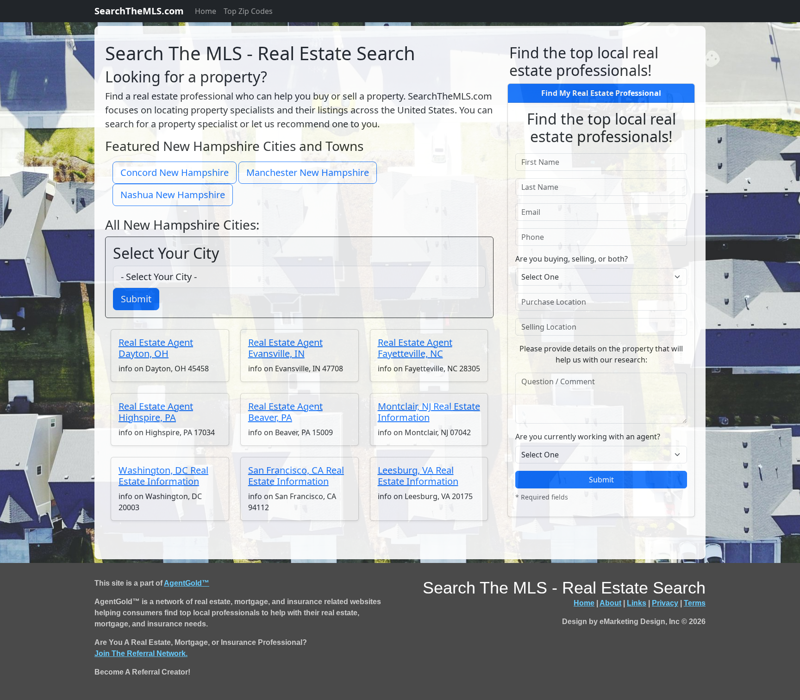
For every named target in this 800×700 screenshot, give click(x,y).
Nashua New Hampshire (172, 194)
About (610, 603)
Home (205, 11)
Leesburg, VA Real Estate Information (418, 476)
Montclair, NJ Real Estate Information (429, 412)
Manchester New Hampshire (307, 172)
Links (636, 603)
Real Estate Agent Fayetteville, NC (415, 348)
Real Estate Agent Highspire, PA (156, 412)
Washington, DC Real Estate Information (163, 476)
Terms (695, 603)
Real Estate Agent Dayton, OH (156, 348)
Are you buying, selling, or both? (571, 259)
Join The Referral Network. (141, 653)
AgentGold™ (186, 583)
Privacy (665, 603)
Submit (136, 299)
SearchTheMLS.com (139, 11)
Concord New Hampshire (174, 172)
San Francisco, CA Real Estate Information (296, 476)
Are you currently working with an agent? (587, 436)
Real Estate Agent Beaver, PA (285, 412)
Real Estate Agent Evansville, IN (285, 348)
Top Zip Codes (248, 11)
